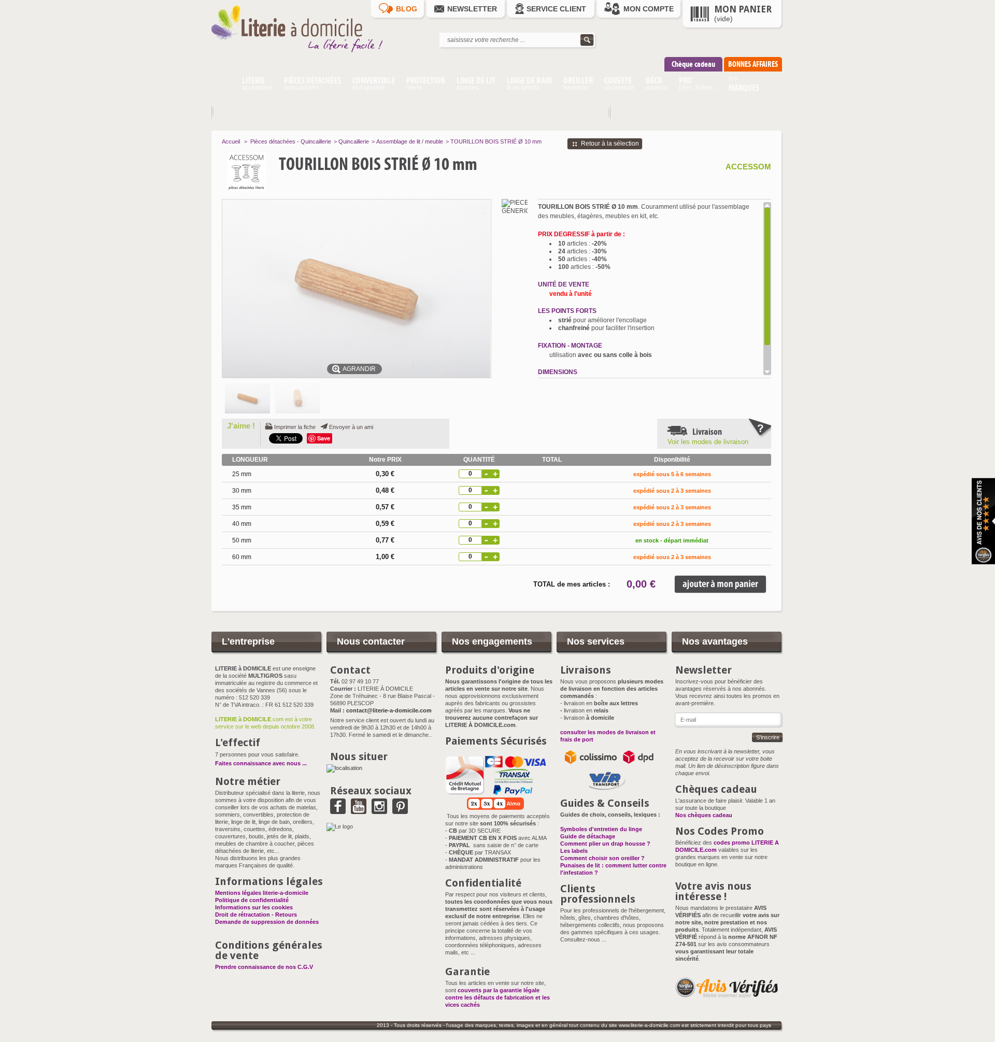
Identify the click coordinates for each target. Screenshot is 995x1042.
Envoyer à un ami (351, 427)
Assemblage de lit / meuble (409, 141)
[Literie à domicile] (304, 55)
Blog (406, 9)
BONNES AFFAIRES (753, 64)
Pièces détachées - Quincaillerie (290, 141)
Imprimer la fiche (295, 427)
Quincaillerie (353, 141)
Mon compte (648, 9)
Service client (556, 9)
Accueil (231, 141)
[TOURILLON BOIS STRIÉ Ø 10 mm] (247, 398)
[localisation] (344, 768)
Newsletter (472, 9)
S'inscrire (767, 737)
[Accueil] (223, 85)
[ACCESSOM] (268, 171)
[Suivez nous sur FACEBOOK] (338, 810)
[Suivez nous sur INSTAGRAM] (379, 810)
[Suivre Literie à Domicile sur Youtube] (358, 810)
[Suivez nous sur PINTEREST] (400, 810)
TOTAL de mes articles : (571, 584)
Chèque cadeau (693, 64)
